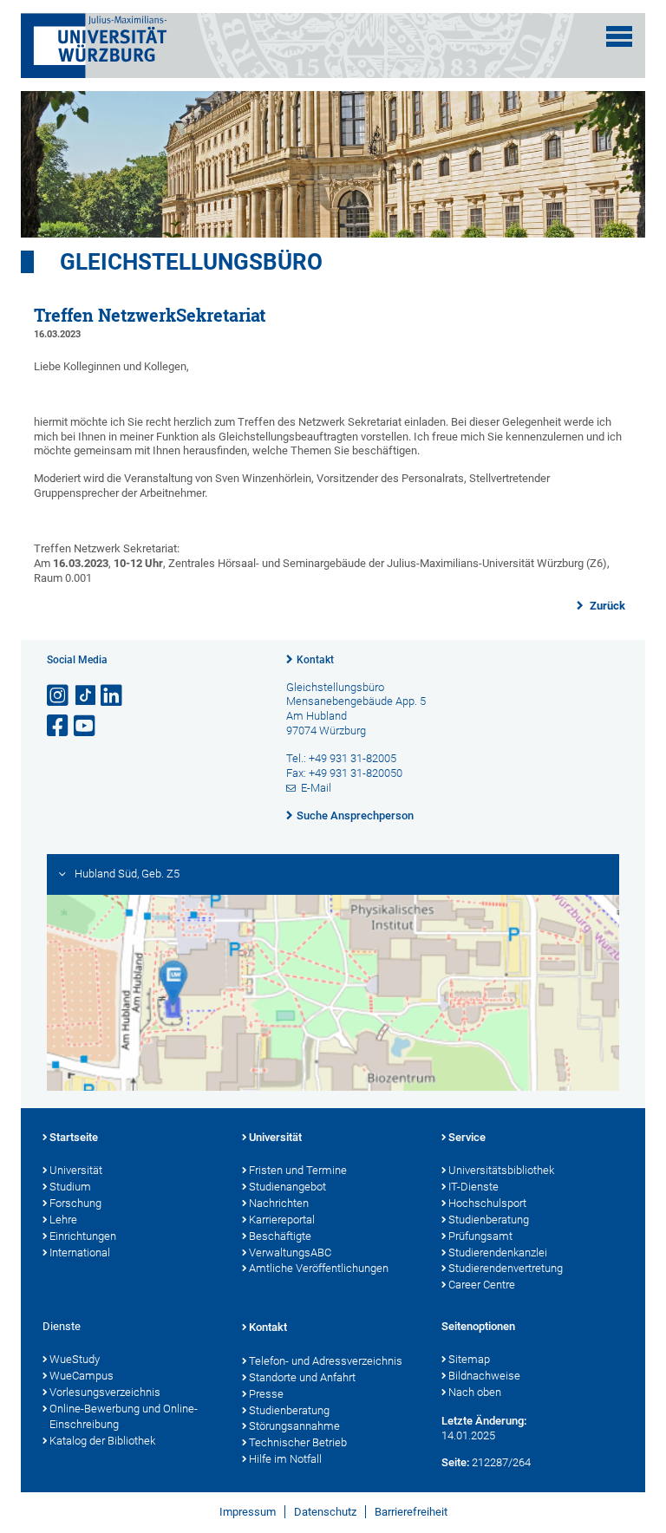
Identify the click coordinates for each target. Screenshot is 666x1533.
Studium (70, 1186)
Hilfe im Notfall (285, 1458)
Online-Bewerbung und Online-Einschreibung (123, 1417)
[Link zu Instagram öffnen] (59, 696)
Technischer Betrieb (298, 1442)
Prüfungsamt (480, 1236)
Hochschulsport (487, 1203)
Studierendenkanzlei (497, 1252)
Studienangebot (287, 1186)
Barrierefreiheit (411, 1511)
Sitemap (469, 1359)
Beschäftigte (280, 1236)
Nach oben (474, 1392)
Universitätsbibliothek (501, 1170)
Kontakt (315, 660)
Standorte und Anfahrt (302, 1377)
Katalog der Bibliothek (102, 1440)
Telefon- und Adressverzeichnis (325, 1360)
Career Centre (481, 1284)
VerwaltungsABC (290, 1252)
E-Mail (316, 787)
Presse (266, 1393)
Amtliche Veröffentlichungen (318, 1268)
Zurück (606, 605)
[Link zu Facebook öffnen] (59, 726)
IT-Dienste (473, 1186)
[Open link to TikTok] (86, 696)
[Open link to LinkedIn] (113, 696)
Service (467, 1137)
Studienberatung (488, 1219)
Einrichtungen (82, 1236)
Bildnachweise (484, 1375)
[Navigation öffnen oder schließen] (619, 36)
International (79, 1252)
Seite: (455, 1462)
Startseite (73, 1137)
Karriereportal (282, 1219)
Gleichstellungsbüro (191, 262)
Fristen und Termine (298, 1170)
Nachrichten (279, 1203)
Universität (75, 1170)
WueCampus (81, 1375)
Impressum (247, 1511)
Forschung (75, 1203)
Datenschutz (325, 1511)
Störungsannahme (294, 1425)
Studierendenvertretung (505, 1268)
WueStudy (74, 1359)
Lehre (63, 1219)
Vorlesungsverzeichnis (104, 1392)
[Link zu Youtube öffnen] (86, 726)
